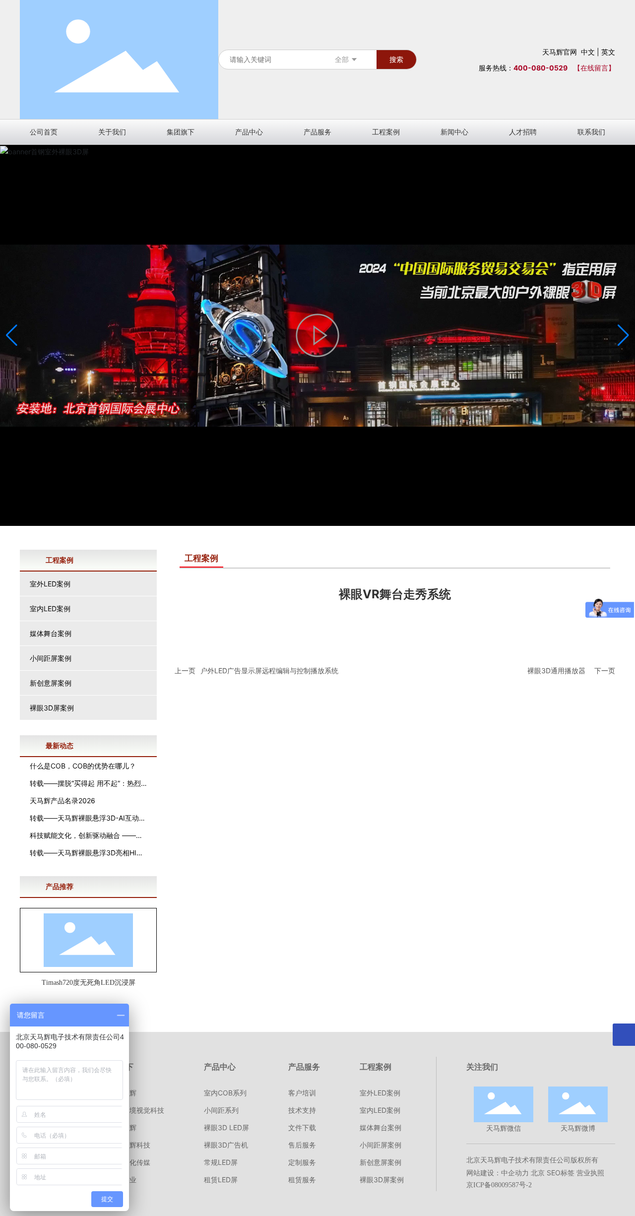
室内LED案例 (50, 608)
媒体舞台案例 (50, 633)
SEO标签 (560, 1172)
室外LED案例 (50, 583)
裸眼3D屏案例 (52, 708)
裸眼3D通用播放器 (556, 670)
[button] (623, 335)
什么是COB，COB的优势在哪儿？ (83, 766)
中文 (588, 52)
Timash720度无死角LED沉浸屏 (88, 982)
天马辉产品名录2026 (62, 800)
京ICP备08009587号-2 (499, 1185)
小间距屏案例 (50, 658)
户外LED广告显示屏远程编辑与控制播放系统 (269, 670)
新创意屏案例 (50, 683)
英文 (608, 52)
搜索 (396, 59)
